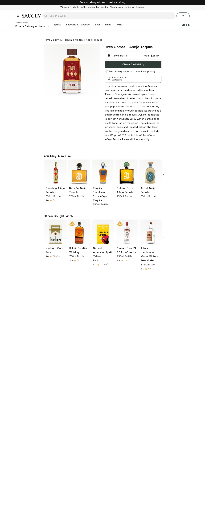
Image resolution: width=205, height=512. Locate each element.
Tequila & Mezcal (73, 39)
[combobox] (111, 15)
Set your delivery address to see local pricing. (103, 2)
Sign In (186, 24)
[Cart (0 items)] (183, 15)
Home (47, 39)
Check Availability (133, 64)
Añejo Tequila (94, 39)
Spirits (57, 39)
